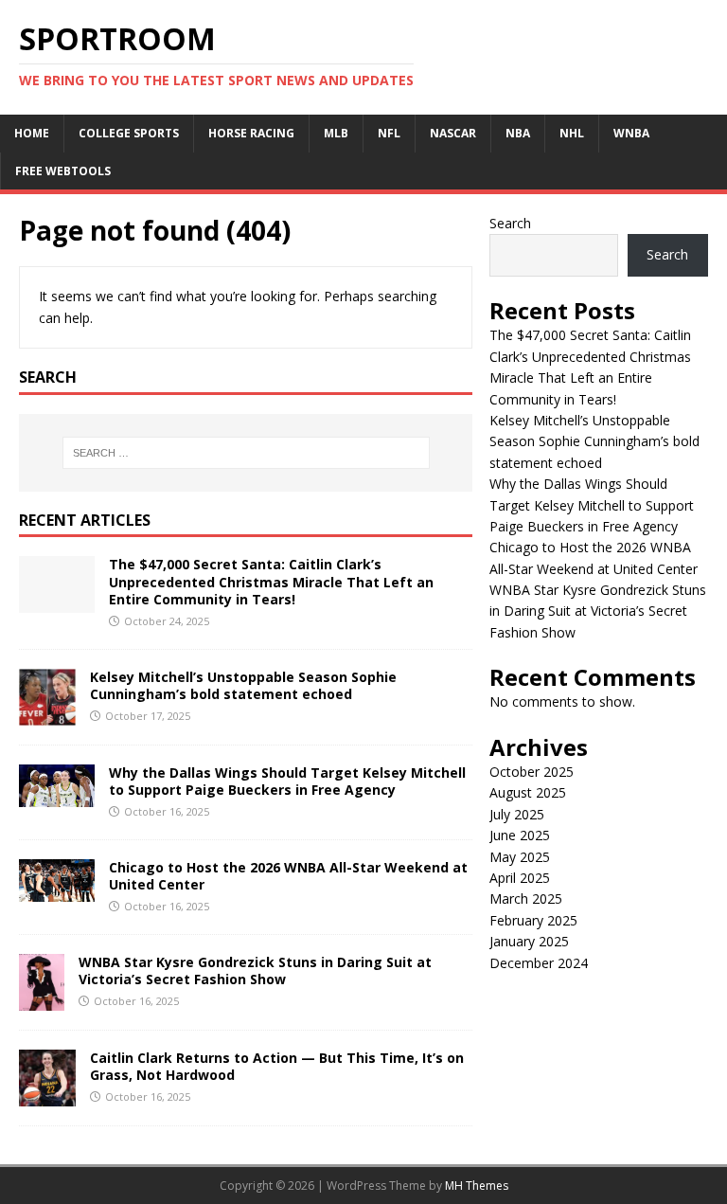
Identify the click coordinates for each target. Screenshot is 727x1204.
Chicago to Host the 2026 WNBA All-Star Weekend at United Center (288, 875)
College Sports (129, 133)
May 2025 (519, 857)
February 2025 (533, 920)
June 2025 (519, 835)
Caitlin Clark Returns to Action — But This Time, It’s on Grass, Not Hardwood (277, 1066)
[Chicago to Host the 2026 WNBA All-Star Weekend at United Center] (57, 890)
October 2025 (531, 772)
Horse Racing (251, 133)
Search (510, 223)
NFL (389, 133)
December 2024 (538, 963)
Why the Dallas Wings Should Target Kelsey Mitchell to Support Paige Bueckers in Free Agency (287, 781)
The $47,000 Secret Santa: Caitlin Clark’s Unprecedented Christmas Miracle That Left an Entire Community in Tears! (271, 581)
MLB (336, 133)
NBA (517, 133)
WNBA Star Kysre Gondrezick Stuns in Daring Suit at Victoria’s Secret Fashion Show (255, 970)
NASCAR (453, 133)
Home (31, 133)
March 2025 (525, 898)
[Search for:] (246, 453)
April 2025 (519, 878)
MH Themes (476, 1185)
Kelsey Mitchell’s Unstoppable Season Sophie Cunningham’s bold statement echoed (243, 685)
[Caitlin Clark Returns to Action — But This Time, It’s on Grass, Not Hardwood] (47, 1095)
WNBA (631, 133)
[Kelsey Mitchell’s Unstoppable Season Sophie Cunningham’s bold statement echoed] (47, 714)
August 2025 (527, 792)
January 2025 (529, 941)
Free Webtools (63, 171)
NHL (571, 133)
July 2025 (516, 814)
